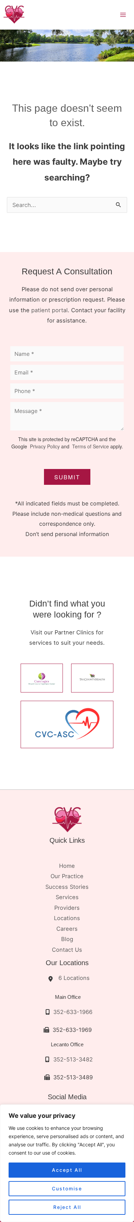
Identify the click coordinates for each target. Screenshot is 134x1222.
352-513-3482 (73, 1059)
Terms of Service (90, 446)
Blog (67, 939)
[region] (67, 1163)
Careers (67, 928)
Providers (67, 907)
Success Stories (67, 886)
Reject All (67, 1207)
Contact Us (67, 949)
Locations (67, 918)
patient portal (49, 310)
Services (67, 897)
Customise (67, 1188)
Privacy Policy (45, 446)
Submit (67, 477)
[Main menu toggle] (123, 14)
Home (67, 865)
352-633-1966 (72, 1011)
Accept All (67, 1170)
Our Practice (67, 876)
